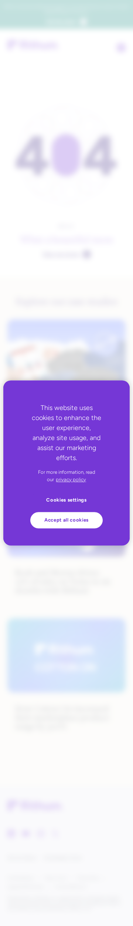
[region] (66, 462)
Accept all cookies (66, 520)
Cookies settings (66, 500)
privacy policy (71, 479)
